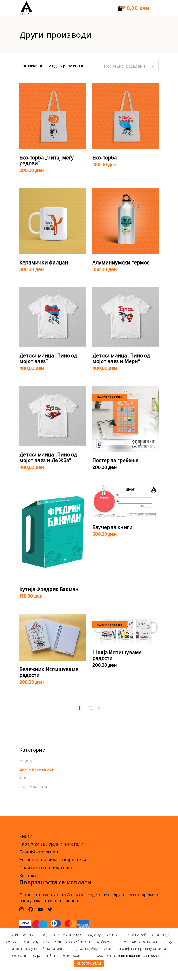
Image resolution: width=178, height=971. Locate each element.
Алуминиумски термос (120, 262)
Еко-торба (104, 157)
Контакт (28, 875)
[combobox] (129, 66)
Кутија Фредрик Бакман (49, 589)
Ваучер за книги (112, 527)
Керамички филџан (43, 262)
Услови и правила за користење (53, 859)
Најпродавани (33, 787)
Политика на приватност (46, 867)
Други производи (37, 770)
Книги (25, 778)
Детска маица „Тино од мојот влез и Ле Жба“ (48, 457)
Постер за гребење (115, 460)
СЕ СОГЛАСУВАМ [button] (89, 963)
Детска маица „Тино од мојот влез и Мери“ (121, 358)
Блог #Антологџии (38, 852)
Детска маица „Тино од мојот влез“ (48, 358)
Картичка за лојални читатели (51, 844)
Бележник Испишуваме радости (48, 672)
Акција (25, 761)
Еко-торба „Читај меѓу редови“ (46, 160)
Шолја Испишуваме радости (117, 655)
